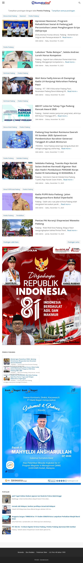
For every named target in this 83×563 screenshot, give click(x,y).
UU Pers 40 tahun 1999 (57, 552)
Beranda (21, 552)
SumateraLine (44, 560)
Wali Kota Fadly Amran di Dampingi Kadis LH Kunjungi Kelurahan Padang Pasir (56, 81)
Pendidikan (20, 215)
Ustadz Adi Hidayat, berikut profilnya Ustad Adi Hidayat (33, 506)
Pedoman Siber (41, 552)
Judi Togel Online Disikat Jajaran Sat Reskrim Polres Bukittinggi (36, 496)
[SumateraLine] (41, 3)
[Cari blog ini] (79, 3)
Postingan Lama (73, 242)
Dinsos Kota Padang (10, 16)
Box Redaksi (30, 552)
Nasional (23, 16)
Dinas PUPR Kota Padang (11, 189)
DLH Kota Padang (9, 73)
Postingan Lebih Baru (10, 242)
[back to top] (79, 558)
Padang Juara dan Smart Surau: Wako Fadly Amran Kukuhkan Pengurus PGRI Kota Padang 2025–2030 (25, 368)
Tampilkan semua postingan (63, 11)
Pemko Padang (34, 16)
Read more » (67, 37)
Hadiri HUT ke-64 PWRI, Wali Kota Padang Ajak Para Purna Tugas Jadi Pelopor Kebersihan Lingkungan (24, 376)
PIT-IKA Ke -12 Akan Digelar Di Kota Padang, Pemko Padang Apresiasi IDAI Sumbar (44, 527)
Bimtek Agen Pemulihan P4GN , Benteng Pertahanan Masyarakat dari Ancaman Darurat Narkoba (23, 360)
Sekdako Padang (22, 158)
